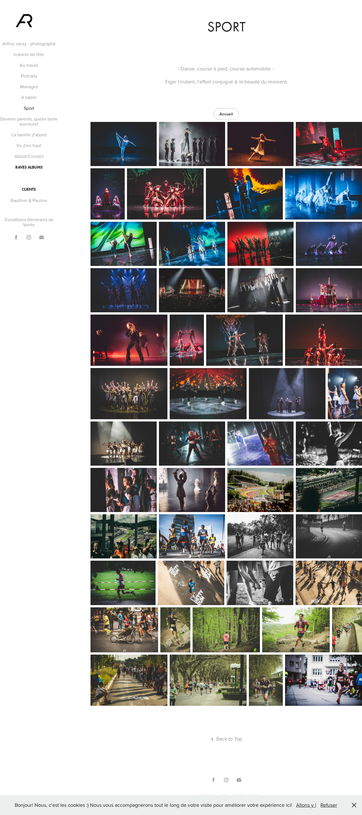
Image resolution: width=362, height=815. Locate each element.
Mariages (29, 86)
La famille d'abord (29, 135)
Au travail (29, 65)
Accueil (226, 114)
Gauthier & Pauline (28, 200)
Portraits (29, 76)
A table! (28, 97)
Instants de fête (29, 54)
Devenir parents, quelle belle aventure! (28, 121)
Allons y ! (306, 804)
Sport (29, 108)
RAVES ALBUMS (29, 167)
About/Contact (29, 156)
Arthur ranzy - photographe (29, 43)
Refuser (328, 804)
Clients (29, 189)
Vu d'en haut (28, 145)
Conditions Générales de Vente (29, 222)
